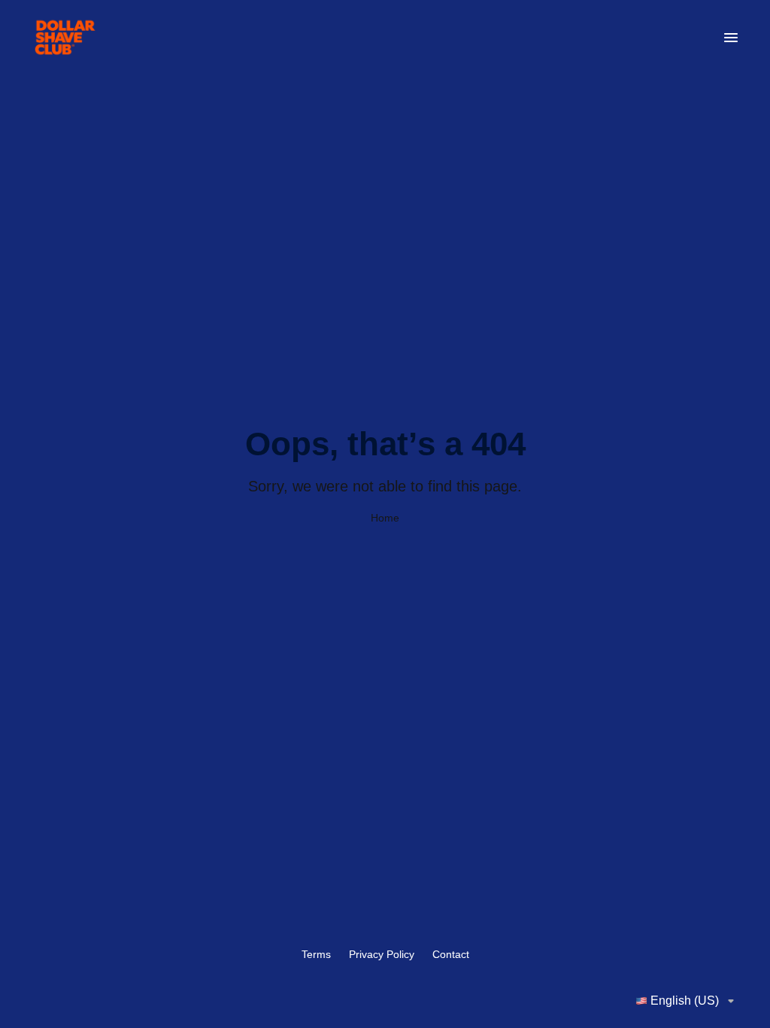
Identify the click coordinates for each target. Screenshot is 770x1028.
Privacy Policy (381, 954)
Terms (316, 954)
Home (385, 518)
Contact (450, 954)
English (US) (684, 1000)
